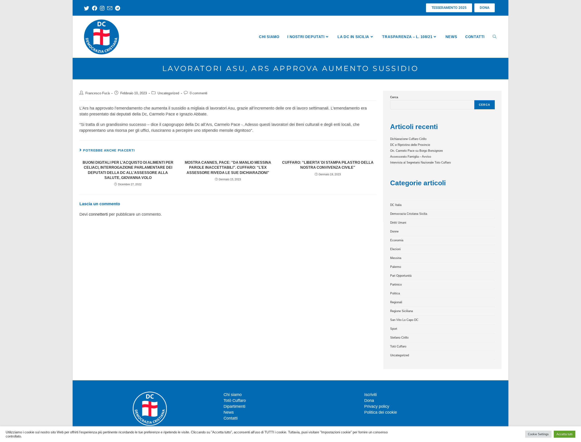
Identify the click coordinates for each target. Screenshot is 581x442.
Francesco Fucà (97, 93)
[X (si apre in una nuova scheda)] (87, 8)
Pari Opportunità (400, 275)
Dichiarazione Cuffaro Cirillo (408, 139)
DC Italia (395, 205)
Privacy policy (376, 406)
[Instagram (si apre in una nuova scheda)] (102, 8)
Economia (396, 240)
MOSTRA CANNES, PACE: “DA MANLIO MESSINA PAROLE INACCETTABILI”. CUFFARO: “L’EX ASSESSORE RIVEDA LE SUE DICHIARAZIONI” (228, 168)
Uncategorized (168, 93)
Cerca (394, 97)
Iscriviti (370, 394)
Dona (369, 400)
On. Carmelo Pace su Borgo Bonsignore (416, 150)
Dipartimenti (234, 406)
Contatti (231, 418)
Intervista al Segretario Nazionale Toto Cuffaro (420, 162)
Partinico (396, 284)
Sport (393, 328)
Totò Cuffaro (398, 346)
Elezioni (395, 249)
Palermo (395, 267)
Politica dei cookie (380, 412)
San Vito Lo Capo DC (404, 320)
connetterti (98, 214)
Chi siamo (233, 394)
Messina (395, 258)
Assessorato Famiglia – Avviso (410, 156)
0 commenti (198, 93)
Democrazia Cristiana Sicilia (408, 213)
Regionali (396, 302)
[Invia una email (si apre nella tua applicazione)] (110, 8)
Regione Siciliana (401, 311)
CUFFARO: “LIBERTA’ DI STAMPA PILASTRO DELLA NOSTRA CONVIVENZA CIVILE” (328, 165)
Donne (394, 231)
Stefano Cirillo (399, 337)
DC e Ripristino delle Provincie (410, 145)
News (229, 412)
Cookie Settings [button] (538, 434)
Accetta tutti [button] (564, 434)
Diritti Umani (398, 222)
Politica (395, 293)
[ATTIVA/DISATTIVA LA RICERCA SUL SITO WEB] (494, 36)
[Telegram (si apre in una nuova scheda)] (117, 8)
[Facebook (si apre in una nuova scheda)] (94, 8)
